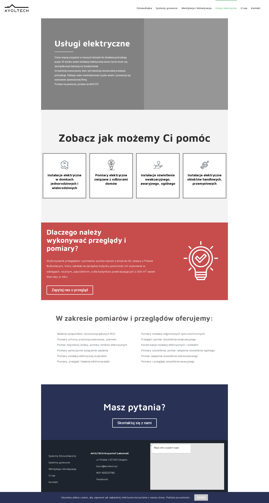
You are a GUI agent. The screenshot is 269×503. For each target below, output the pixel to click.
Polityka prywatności (178, 497)
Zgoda (201, 497)
